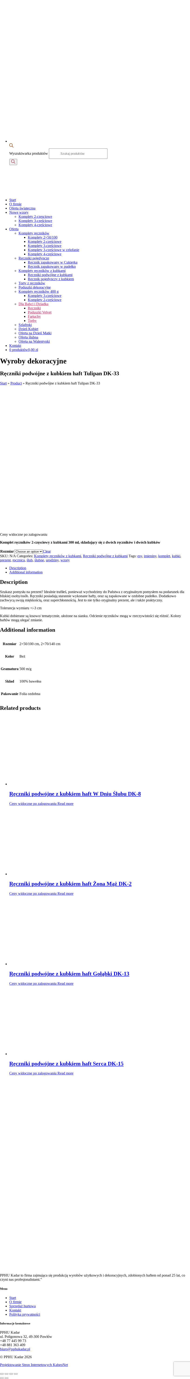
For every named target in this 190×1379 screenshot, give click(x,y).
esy (139, 556)
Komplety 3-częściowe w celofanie (53, 250)
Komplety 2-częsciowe (35, 217)
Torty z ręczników (32, 283)
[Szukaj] (13, 162)
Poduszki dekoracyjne (35, 287)
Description (17, 568)
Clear (47, 551)
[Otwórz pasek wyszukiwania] (11, 146)
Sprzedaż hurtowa (22, 1306)
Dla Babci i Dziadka (33, 304)
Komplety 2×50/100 (42, 237)
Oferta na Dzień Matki (35, 333)
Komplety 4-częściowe (35, 225)
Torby (32, 321)
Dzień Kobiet (28, 329)
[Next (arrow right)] (6, 1378)
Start (12, 200)
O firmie (15, 204)
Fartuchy (34, 316)
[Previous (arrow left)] (2, 1378)
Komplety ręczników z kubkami (42, 271)
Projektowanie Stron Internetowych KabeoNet (34, 1365)
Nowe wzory (18, 212)
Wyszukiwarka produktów (29, 153)
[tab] (99, 568)
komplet (164, 556)
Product (16, 383)
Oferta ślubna (28, 337)
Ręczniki (34, 308)
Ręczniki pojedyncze (34, 258)
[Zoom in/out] (16, 1374)
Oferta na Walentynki (34, 341)
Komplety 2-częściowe (44, 241)
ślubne (39, 560)
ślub (30, 560)
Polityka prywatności (24, 1314)
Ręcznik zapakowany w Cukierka (52, 262)
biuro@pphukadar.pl (15, 1349)
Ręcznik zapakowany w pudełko (52, 266)
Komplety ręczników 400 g (39, 291)
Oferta (14, 229)
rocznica (19, 560)
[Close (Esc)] (2, 1374)
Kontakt (15, 346)
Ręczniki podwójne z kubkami (50, 275)
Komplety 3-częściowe (35, 221)
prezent (5, 560)
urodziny (52, 560)
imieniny (150, 556)
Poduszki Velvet (39, 312)
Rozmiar (7, 551)
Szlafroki (25, 325)
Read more (65, 804)
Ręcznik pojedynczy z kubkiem (51, 279)
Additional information (26, 572)
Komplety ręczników (34, 233)
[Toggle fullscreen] (11, 1374)
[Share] (6, 1374)
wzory (65, 560)
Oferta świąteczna (22, 208)
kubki (176, 556)
